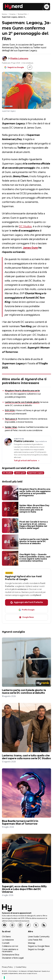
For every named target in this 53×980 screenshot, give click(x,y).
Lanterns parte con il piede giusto (22, 402)
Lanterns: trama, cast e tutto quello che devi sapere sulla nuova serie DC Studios (26, 757)
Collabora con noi (10, 946)
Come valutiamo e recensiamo (10, 950)
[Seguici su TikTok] (28, 925)
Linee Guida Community (38, 937)
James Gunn (30, 247)
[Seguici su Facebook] (4, 925)
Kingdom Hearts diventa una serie (22, 390)
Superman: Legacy (35, 473)
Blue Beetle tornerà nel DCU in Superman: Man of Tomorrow (20, 822)
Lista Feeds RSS (35, 940)
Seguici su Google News (39, 946)
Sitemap (31, 943)
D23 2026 (10, 410)
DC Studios (25, 226)
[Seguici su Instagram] (20, 925)
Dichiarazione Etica (10, 955)
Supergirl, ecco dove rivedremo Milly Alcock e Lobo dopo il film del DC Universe (24, 889)
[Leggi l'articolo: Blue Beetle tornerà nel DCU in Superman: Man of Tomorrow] (26, 793)
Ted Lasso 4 (11, 418)
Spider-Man (11, 427)
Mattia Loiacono (19, 58)
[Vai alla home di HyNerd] (14, 6)
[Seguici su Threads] (12, 925)
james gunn (20, 473)
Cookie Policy (21, 967)
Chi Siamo (6, 937)
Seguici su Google (36, 949)
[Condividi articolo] (29, 67)
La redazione (8, 940)
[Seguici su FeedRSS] (43, 925)
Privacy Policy (7, 967)
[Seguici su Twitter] (36, 925)
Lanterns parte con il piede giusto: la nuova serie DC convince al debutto (24, 691)
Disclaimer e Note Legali (13, 958)
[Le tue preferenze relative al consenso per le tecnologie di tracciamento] (4, 977)
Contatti (5, 943)
